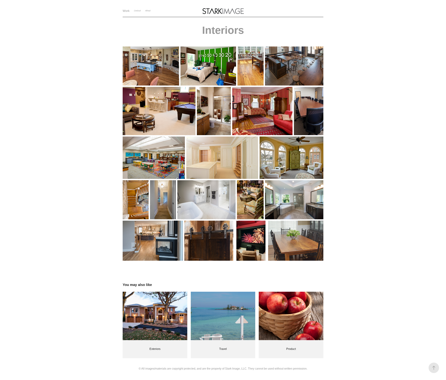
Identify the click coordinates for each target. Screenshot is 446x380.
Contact (137, 11)
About (148, 11)
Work (126, 11)
